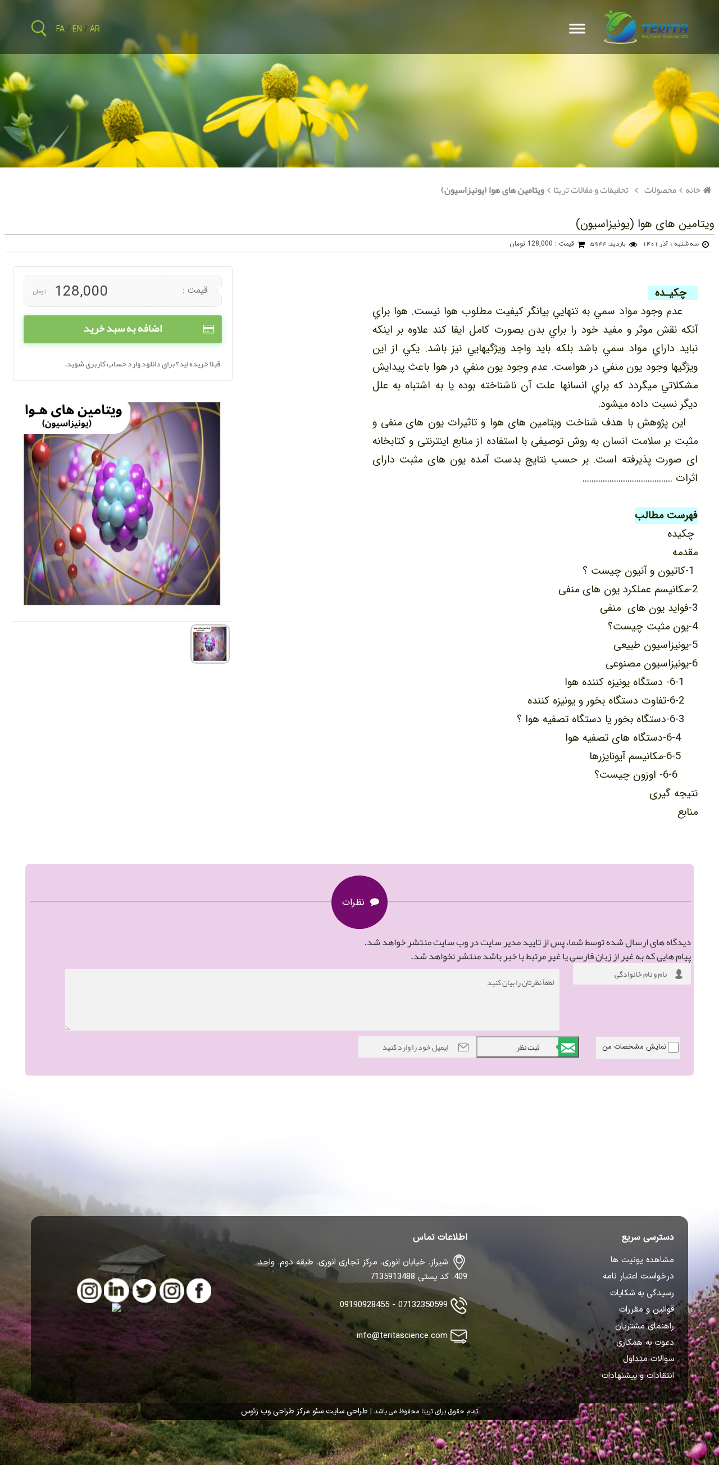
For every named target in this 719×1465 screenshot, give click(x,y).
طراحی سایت (346, 1411)
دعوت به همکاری (645, 1343)
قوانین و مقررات (646, 1310)
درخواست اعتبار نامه (638, 1277)
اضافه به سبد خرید (123, 328)
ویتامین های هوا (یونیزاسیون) (492, 190)
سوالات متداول (648, 1359)
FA (60, 29)
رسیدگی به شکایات (642, 1293)
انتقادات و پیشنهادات (638, 1376)
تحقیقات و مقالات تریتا (591, 190)
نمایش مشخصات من (634, 1047)
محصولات (660, 190)
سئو (317, 1411)
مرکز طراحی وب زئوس (275, 1411)
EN (77, 29)
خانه (692, 190)
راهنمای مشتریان (644, 1327)
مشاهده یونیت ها (642, 1260)
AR (95, 29)
